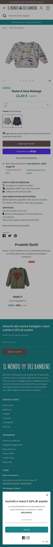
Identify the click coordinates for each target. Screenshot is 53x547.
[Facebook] (23, 537)
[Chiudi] (47, 495)
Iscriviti (27, 529)
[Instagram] (28, 537)
